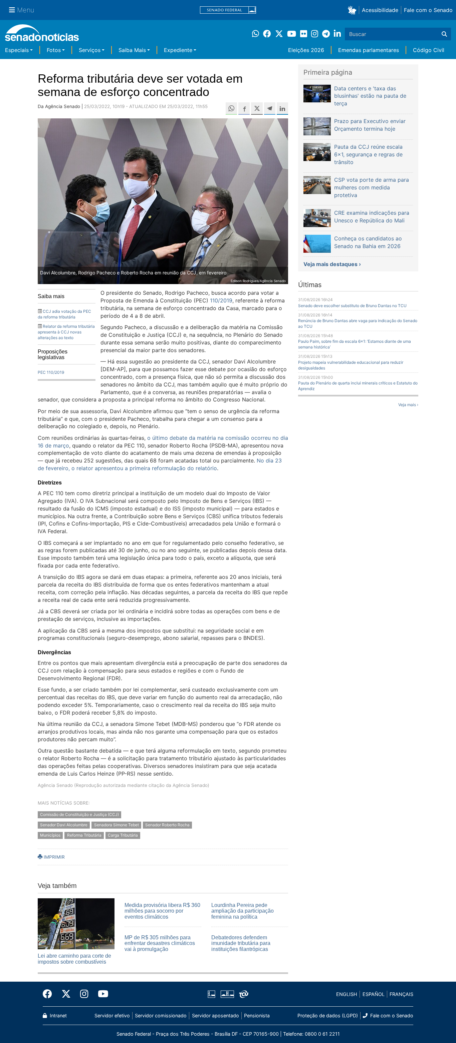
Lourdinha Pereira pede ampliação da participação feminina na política (242, 911)
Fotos (54, 50)
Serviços (89, 50)
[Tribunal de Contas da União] (243, 994)
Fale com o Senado (428, 10)
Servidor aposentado (215, 1015)
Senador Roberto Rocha (167, 824)
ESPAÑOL (374, 994)
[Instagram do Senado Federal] (84, 994)
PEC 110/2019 (51, 372)
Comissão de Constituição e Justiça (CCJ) (79, 814)
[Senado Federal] (228, 10)
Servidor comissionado (161, 1015)
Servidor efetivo (112, 1015)
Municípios (50, 835)
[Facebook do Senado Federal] (50, 994)
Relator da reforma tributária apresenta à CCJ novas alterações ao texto (66, 332)
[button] (353, 9)
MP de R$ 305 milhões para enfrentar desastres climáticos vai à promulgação (160, 943)
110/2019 (221, 300)
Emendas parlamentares (368, 50)
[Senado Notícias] (42, 35)
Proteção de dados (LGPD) (327, 1015)
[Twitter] (66, 994)
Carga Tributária (123, 835)
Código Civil (428, 50)
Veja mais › (408, 404)
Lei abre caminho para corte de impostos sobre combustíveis (74, 959)
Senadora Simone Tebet (116, 824)
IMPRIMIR (53, 857)
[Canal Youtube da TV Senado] (100, 994)
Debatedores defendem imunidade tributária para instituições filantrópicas (240, 943)
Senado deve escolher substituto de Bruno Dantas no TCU (352, 305)
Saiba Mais (132, 50)
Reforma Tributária (84, 835)
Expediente (178, 50)
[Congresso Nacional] (227, 994)
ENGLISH (346, 994)
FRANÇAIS (401, 994)
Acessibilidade (380, 10)
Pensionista (257, 1015)
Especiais (17, 50)
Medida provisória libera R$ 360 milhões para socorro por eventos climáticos (162, 911)
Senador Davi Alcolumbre (63, 824)
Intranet (57, 1015)
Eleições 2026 (306, 50)
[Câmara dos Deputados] (211, 994)
